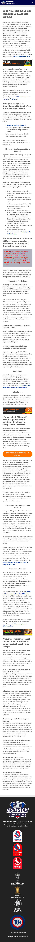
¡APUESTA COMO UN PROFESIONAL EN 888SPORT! (17, 454)
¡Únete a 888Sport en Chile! (21, 56)
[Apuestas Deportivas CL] (10, 2)
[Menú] (32, 2)
